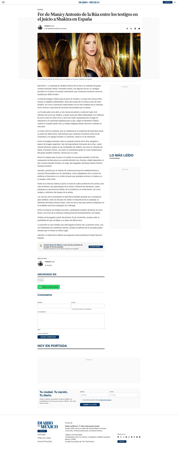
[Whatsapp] (139, 29)
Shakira (40, 280)
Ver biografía (48, 265)
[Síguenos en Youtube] (126, 437)
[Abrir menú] (3, 2)
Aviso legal (41, 434)
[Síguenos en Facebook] (121, 437)
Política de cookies (44, 438)
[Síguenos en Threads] (134, 437)
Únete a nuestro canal (50, 287)
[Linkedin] (135, 29)
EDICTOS (167, 2)
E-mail (73, 302)
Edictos (42, 431)
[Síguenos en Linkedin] (131, 437)
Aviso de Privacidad (44, 441)
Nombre (40, 302)
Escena (40, 9)
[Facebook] (127, 29)
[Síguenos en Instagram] (118, 437)
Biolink (121, 441)
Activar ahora (95, 246)
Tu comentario (42, 312)
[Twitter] (131, 29)
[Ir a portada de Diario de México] (47, 424)
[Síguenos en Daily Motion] (140, 437)
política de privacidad (105, 400)
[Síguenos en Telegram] (137, 437)
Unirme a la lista (90, 404)
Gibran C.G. (49, 26)
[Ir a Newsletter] (174, 2)
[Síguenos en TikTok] (129, 437)
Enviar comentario (48, 337)
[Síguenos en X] (123, 437)
